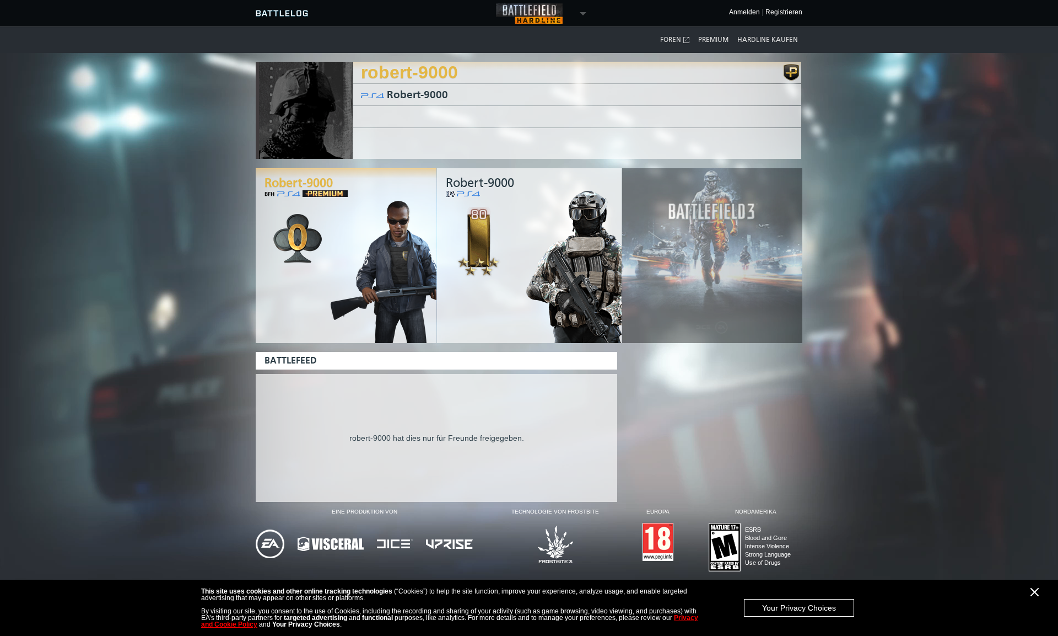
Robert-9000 (417, 94)
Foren (670, 40)
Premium (713, 40)
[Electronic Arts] (270, 545)
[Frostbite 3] (555, 545)
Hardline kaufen (767, 40)
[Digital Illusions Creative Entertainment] (395, 544)
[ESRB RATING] (725, 548)
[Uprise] (449, 545)
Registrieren (783, 12)
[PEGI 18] (658, 543)
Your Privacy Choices (799, 607)
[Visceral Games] (331, 545)
